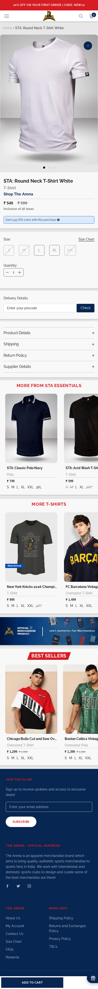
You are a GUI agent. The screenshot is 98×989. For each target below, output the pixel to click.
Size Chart (14, 941)
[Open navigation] (6, 16)
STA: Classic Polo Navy (25, 468)
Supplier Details (17, 366)
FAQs (10, 949)
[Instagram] (29, 885)
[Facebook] (7, 885)
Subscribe (21, 821)
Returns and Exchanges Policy (67, 928)
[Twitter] (18, 885)
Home (7, 28)
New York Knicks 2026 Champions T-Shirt (39, 587)
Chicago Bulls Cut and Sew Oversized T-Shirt (42, 739)
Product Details (17, 333)
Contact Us (14, 934)
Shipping (11, 344)
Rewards (12, 957)
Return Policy (15, 355)
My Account (15, 926)
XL (55, 250)
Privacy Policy (60, 939)
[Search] (81, 16)
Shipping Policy (61, 918)
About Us (13, 918)
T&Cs (53, 946)
